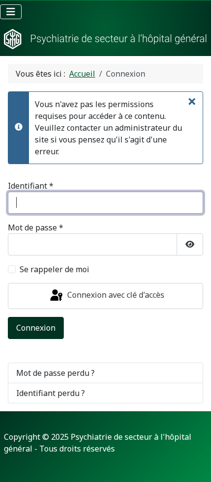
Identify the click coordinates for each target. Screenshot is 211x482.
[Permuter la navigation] (11, 11)
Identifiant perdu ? (50, 393)
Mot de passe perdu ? (55, 373)
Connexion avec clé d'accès (114, 295)
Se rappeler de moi (54, 269)
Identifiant (30, 185)
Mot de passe (35, 227)
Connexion (35, 327)
